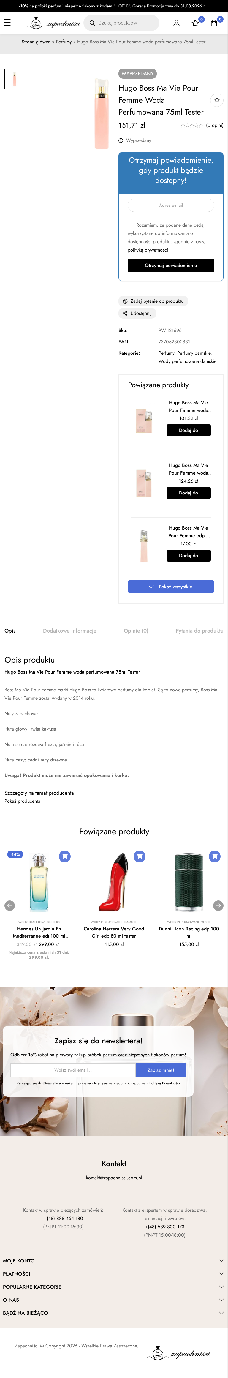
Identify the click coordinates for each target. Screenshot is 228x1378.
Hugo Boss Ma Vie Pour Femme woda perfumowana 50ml (188, 473)
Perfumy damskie (193, 353)
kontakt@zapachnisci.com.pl (114, 1177)
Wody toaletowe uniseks (39, 922)
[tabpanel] (114, 717)
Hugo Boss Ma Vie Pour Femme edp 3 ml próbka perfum (188, 535)
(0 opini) (215, 125)
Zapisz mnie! (161, 1070)
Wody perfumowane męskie (189, 922)
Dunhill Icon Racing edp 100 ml (189, 932)
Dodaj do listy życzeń (217, 100)
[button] (65, 856)
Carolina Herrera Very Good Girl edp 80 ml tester (114, 932)
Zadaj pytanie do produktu (157, 301)
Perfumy (64, 41)
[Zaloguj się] (176, 23)
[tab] (10, 631)
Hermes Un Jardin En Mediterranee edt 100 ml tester (39, 935)
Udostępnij (141, 313)
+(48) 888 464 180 (63, 1218)
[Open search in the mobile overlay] (121, 23)
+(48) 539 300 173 (164, 1226)
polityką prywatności (148, 249)
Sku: (123, 330)
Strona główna (36, 41)
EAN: (124, 341)
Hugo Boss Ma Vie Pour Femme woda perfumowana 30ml (188, 410)
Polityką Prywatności (164, 1083)
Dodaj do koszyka (188, 431)
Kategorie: (129, 353)
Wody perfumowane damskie (187, 361)
